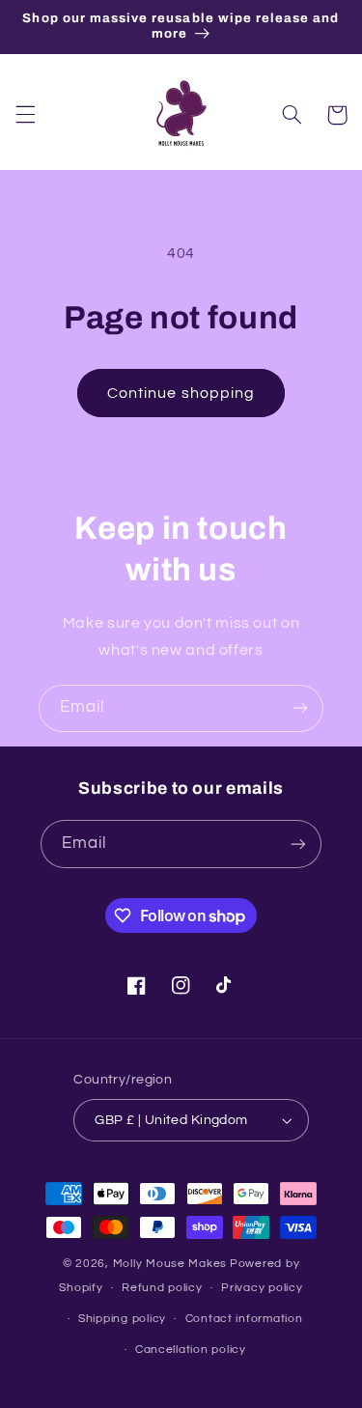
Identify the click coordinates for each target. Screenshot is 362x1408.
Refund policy (162, 1287)
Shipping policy (122, 1318)
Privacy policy (261, 1287)
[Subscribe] (300, 708)
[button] (25, 115)
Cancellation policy (190, 1349)
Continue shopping (181, 393)
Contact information (244, 1318)
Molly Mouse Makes (170, 1263)
